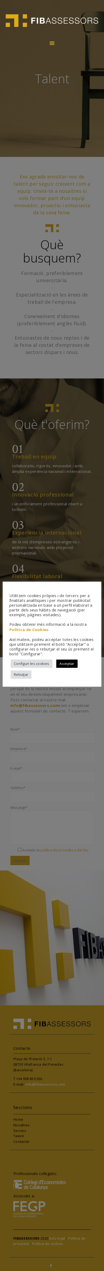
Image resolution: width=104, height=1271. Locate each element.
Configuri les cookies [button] (31, 663)
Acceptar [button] (66, 663)
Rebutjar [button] (21, 674)
